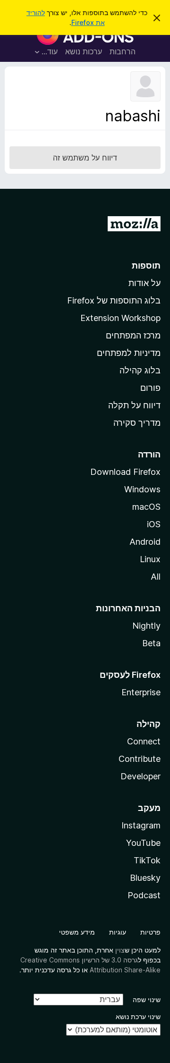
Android (145, 542)
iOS (154, 524)
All (156, 577)
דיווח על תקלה (134, 405)
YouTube (143, 843)
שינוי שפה (147, 1000)
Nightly (146, 626)
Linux (150, 559)
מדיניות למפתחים (129, 353)
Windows (142, 489)
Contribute (140, 759)
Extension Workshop (120, 318)
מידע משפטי (77, 932)
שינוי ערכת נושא (138, 1016)
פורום (150, 388)
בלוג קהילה (140, 370)
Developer (140, 776)
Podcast (144, 895)
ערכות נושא (83, 51)
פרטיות (150, 932)
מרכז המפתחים (133, 335)
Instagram (141, 825)
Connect (144, 741)
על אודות (144, 283)
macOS (146, 507)
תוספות (146, 265)
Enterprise (141, 692)
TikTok (147, 860)
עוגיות (117, 932)
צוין (120, 950)
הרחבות (123, 51)
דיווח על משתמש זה (85, 157)
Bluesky (145, 878)
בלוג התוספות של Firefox (114, 300)
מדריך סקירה (137, 423)
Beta (151, 643)
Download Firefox (125, 472)
